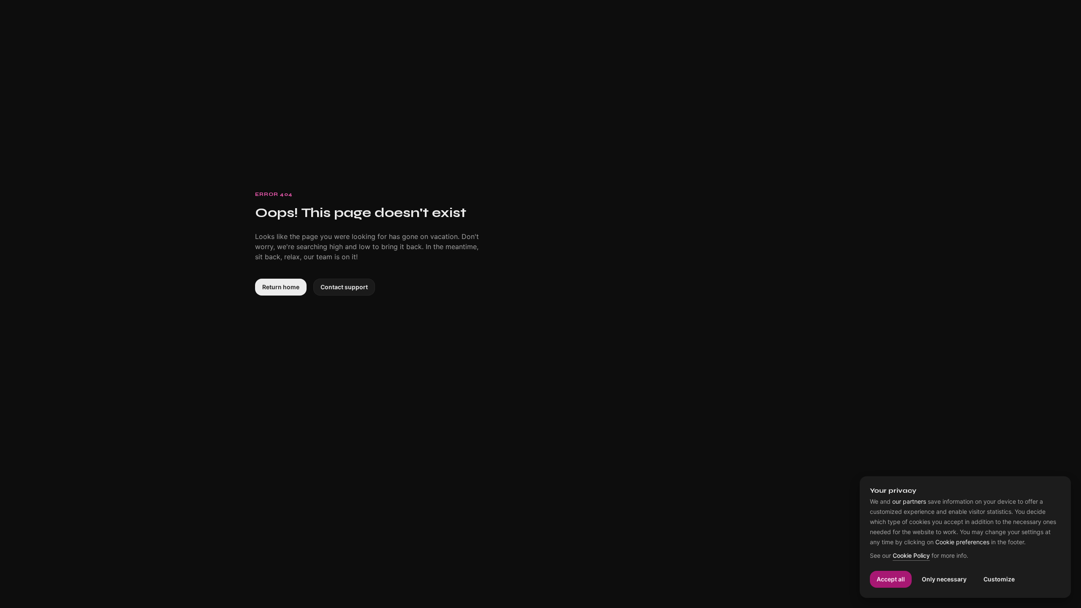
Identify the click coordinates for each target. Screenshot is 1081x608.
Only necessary (944, 579)
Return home (280, 286)
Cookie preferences (962, 542)
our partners (909, 502)
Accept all (891, 579)
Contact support (344, 286)
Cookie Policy (911, 556)
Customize (999, 579)
